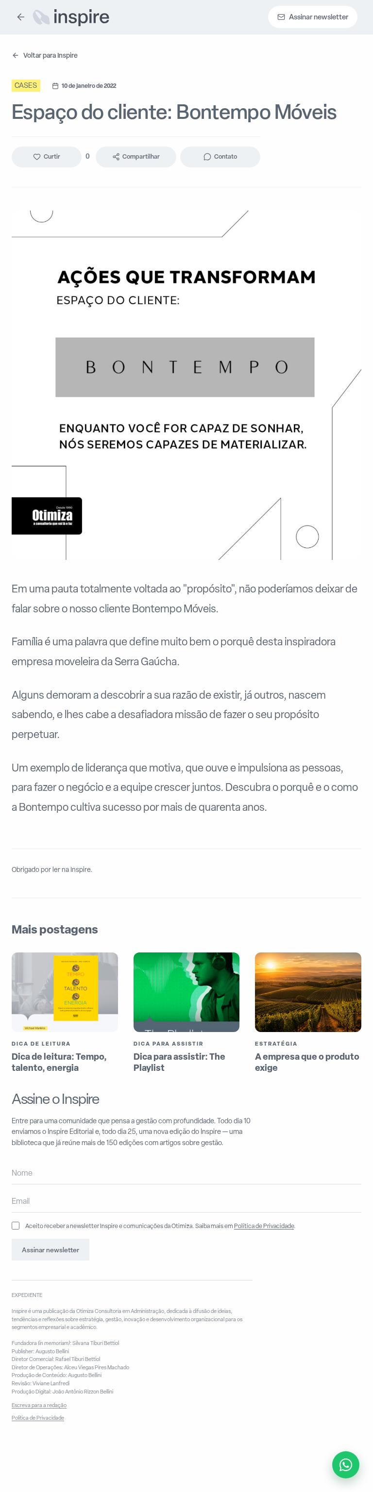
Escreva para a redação (39, 1405)
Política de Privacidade (264, 1226)
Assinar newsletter (50, 1250)
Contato (225, 156)
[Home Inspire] (70, 17)
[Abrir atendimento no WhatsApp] (345, 1464)
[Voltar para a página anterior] (21, 17)
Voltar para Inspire (50, 55)
